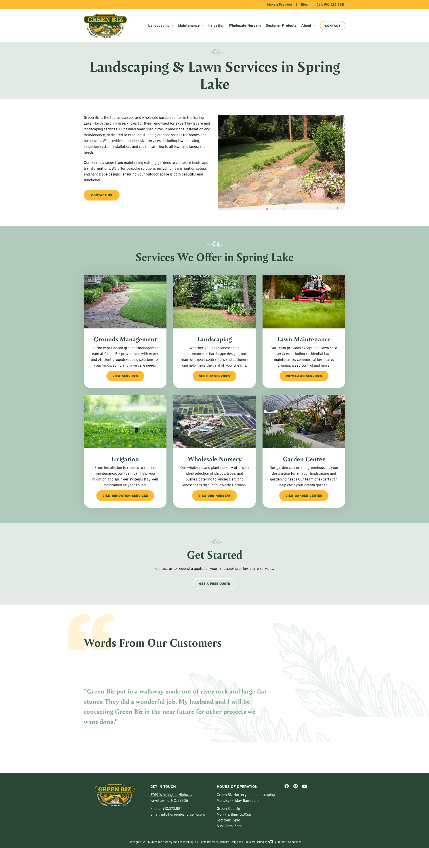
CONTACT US (101, 195)
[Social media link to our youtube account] (304, 786)
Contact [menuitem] (332, 25)
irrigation (91, 146)
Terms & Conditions (289, 842)
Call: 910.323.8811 (330, 4)
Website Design (229, 842)
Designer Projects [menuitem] (281, 25)
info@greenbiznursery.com (183, 814)
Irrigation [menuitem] (216, 25)
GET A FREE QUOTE (214, 583)
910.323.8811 (172, 808)
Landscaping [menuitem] (159, 25)
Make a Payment (279, 4)
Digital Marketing (254, 842)
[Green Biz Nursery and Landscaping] (107, 26)
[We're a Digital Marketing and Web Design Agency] (270, 842)
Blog (304, 4)
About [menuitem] (307, 25)
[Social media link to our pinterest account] (295, 786)
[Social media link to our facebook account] (286, 786)
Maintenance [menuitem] (189, 25)
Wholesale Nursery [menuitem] (245, 25)
